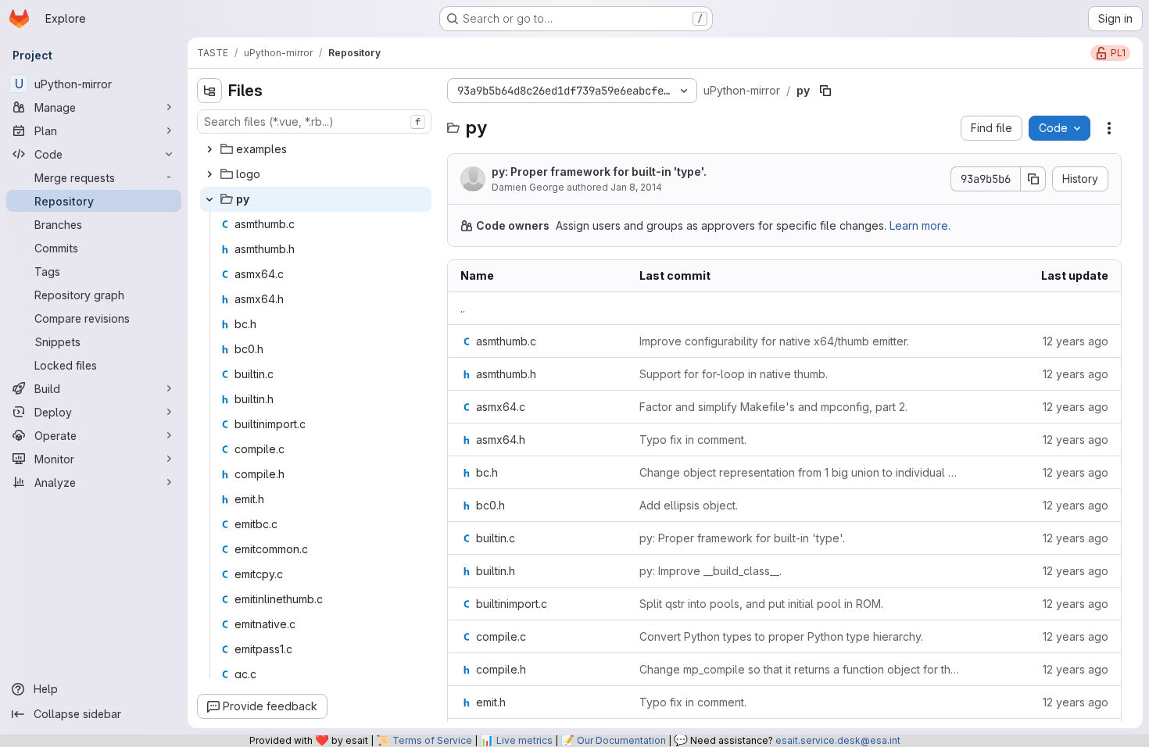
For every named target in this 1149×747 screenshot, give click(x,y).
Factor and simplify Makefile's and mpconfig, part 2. (773, 406)
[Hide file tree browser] (209, 90)
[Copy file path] (825, 90)
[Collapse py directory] (209, 199)
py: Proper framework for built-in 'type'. (599, 171)
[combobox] (314, 121)
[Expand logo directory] (209, 174)
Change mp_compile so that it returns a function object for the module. (800, 669)
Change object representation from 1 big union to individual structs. (800, 472)
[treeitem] (315, 149)
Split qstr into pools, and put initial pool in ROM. (761, 603)
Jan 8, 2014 (636, 187)
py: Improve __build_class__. (710, 570)
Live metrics (524, 740)
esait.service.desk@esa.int (837, 740)
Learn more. (919, 225)
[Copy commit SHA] (1033, 178)
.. (462, 308)
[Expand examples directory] (209, 149)
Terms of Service (432, 740)
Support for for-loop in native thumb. (733, 374)
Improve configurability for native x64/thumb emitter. (774, 341)
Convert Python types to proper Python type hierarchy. (781, 636)
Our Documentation (621, 740)
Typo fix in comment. (692, 439)
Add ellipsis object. (688, 505)
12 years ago (1075, 341)
